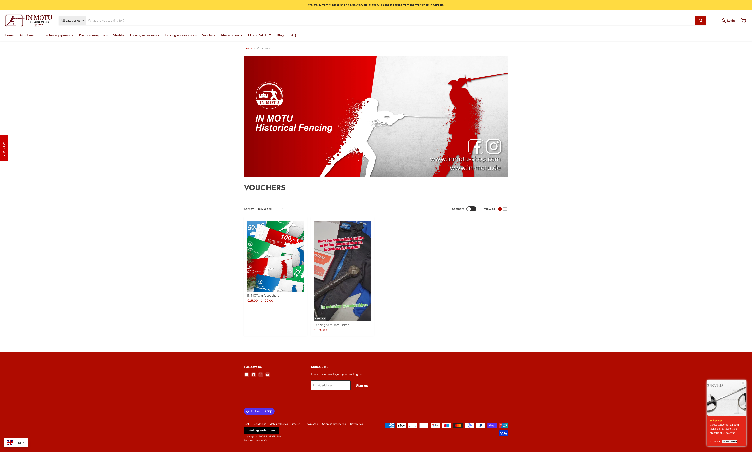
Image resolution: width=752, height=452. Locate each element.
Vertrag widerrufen (262, 430)
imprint (296, 424)
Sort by (249, 209)
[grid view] (500, 209)
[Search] (700, 20)
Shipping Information (334, 424)
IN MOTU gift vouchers (263, 295)
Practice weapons (92, 35)
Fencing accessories (180, 35)
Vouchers (208, 35)
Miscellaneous (231, 35)
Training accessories (144, 35)
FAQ (293, 35)
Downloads (311, 424)
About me (26, 35)
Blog (280, 35)
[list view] (505, 209)
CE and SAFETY (259, 35)
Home (9, 35)
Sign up (362, 385)
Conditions (260, 424)
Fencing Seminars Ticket (331, 325)
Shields (118, 35)
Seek (246, 424)
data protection (279, 424)
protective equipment (55, 35)
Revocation (356, 424)
